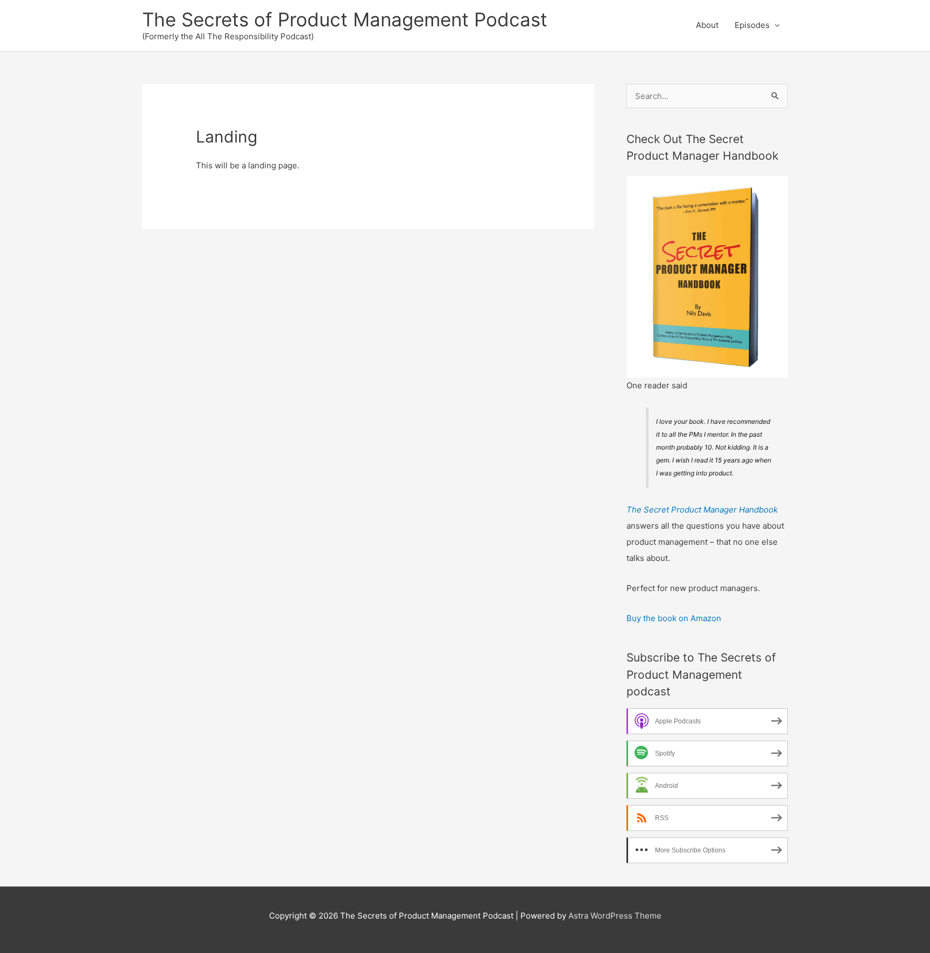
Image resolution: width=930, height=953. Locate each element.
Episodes (752, 25)
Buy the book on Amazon (673, 618)
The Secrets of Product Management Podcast (344, 19)
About (707, 25)
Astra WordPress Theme (614, 916)
